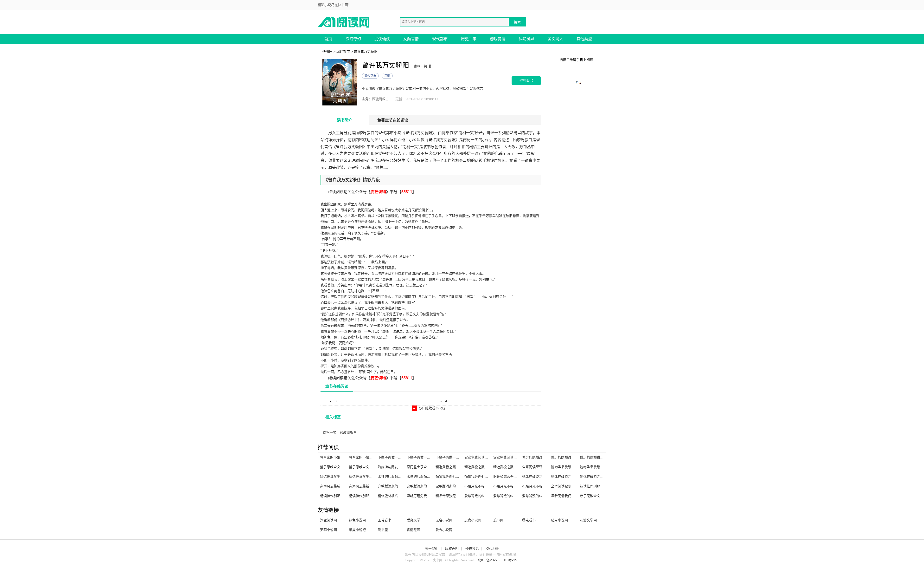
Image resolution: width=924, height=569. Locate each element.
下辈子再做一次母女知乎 (454, 457)
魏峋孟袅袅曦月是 (564, 467)
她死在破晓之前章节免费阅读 (602, 476)
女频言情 (411, 39)
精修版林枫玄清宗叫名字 (396, 496)
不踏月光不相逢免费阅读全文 (515, 486)
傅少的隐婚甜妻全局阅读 (540, 457)
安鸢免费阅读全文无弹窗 (511, 457)
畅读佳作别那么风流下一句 (369, 496)
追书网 (498, 520)
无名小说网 (444, 520)
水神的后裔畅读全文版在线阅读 (430, 476)
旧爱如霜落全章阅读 (508, 476)
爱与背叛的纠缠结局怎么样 (513, 496)
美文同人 (555, 39)
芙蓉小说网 (328, 530)
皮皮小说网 (472, 520)
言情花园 (413, 530)
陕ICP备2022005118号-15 (497, 560)
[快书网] (344, 21)
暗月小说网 (559, 520)
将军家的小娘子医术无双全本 (371, 457)
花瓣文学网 (588, 520)
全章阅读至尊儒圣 (535, 467)
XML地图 (492, 548)
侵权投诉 (472, 548)
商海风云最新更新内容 (366, 486)
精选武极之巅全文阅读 (481, 467)
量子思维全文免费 (362, 467)
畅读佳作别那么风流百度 (598, 486)
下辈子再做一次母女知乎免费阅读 (403, 457)
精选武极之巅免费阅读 (510, 467)
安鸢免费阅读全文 (477, 457)
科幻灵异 (526, 39)
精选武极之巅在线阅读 (452, 467)
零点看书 (529, 520)
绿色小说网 (357, 520)
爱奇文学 (413, 520)
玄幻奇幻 (353, 39)
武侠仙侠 (382, 39)
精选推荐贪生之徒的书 (337, 476)
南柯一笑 (329, 432)
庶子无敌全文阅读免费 (597, 496)
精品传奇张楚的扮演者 (452, 496)
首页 (328, 39)
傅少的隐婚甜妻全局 (566, 457)
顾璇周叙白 (348, 432)
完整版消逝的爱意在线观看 (456, 486)
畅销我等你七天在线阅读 (482, 476)
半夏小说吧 (357, 530)
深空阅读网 (328, 520)
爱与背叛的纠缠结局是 (539, 496)
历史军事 (468, 39)
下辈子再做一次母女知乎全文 (428, 457)
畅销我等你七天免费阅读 (454, 476)
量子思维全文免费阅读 (337, 467)
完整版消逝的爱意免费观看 (427, 486)
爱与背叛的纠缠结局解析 (482, 496)
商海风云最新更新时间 (337, 486)
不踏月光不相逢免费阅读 (540, 486)
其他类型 (584, 39)
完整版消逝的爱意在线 (394, 486)
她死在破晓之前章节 (537, 476)
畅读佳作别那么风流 (335, 496)
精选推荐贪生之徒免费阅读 (369, 476)
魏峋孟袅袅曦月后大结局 (598, 467)
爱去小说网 (444, 530)
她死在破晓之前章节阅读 (569, 476)
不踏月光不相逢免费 (479, 486)
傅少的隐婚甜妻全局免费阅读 (602, 457)
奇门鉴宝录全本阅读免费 (425, 467)
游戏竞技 (497, 39)
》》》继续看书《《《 (431, 408)
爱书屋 (383, 530)
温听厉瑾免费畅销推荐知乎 (427, 496)
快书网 (327, 51)
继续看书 (526, 80)
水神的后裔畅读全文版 (394, 476)
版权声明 (452, 548)
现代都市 (440, 39)
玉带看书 (384, 520)
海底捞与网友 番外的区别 (397, 467)
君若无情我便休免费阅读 (569, 496)
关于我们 (431, 548)
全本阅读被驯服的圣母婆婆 (571, 486)
